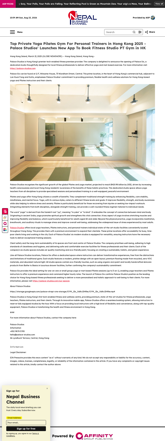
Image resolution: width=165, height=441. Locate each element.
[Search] (134, 32)
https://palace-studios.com (23, 68)
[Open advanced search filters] (140, 32)
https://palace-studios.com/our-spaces (51, 281)
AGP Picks (7, 4)
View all (159, 4)
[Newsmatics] (5, 230)
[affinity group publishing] (5, 223)
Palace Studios (17, 227)
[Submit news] (5, 211)
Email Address (14, 418)
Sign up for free (26, 428)
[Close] (47, 388)
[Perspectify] (5, 217)
